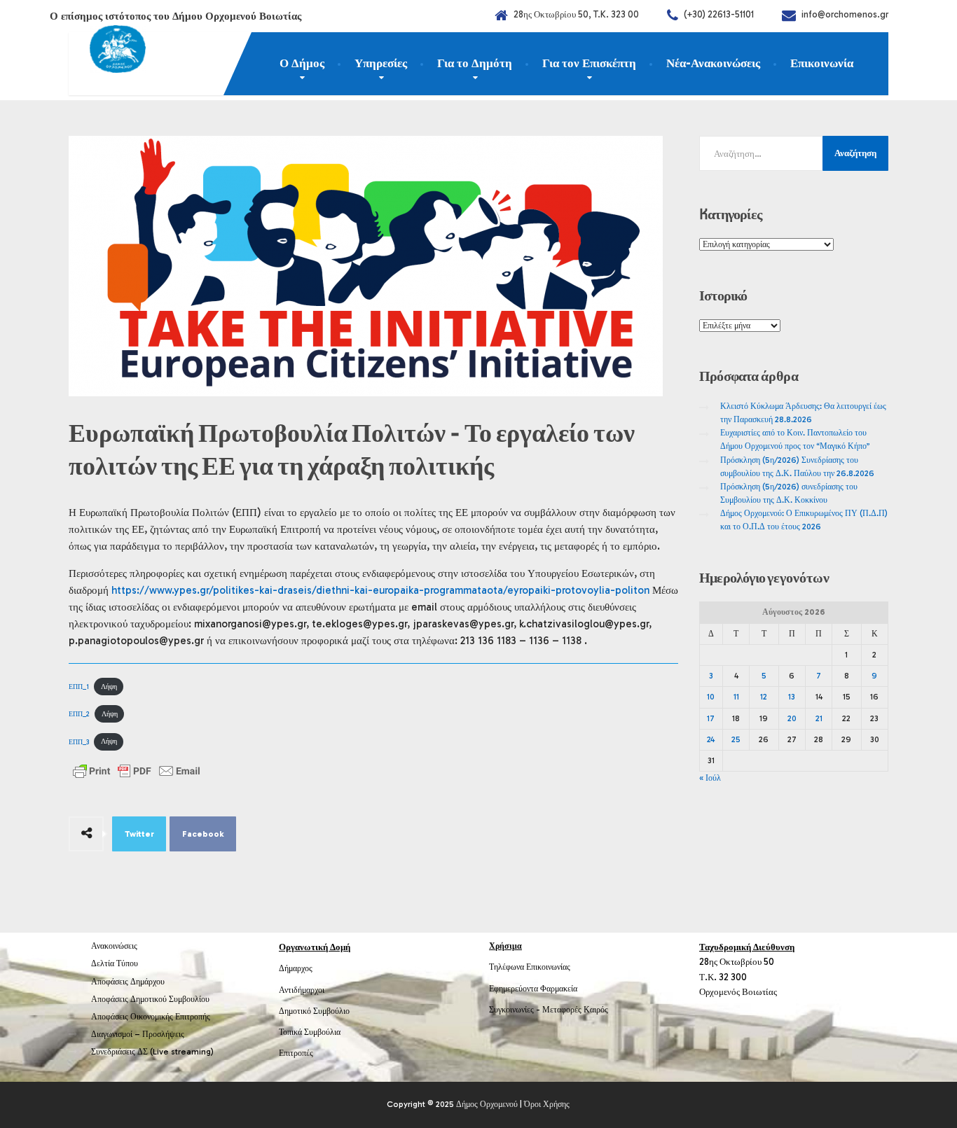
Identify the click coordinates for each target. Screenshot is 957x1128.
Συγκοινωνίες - (515, 1010)
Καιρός (596, 1010)
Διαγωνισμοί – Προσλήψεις (137, 1034)
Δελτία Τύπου (114, 963)
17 (711, 718)
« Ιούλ (710, 778)
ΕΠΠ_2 (79, 714)
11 (736, 697)
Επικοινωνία (821, 63)
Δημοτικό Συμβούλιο (314, 1011)
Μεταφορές (561, 1010)
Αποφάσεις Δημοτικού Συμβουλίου (150, 999)
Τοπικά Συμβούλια (309, 1032)
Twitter (139, 834)
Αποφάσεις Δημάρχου (128, 982)
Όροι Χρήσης (547, 1104)
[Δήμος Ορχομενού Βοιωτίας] (107, 52)
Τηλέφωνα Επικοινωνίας (529, 967)
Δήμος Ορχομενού (487, 1104)
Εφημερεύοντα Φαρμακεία (533, 989)
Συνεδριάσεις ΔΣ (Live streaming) (152, 1052)
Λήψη (109, 686)
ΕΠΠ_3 (79, 741)
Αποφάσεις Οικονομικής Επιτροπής (150, 1017)
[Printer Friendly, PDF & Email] (137, 770)
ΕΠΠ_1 (79, 686)
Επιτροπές (296, 1053)
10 (711, 697)
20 (792, 718)
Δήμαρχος (295, 968)
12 (763, 697)
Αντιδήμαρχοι (301, 990)
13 (791, 697)
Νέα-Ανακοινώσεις (713, 63)
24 (711, 739)
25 (736, 739)
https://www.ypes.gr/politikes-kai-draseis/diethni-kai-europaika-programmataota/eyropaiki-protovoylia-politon (380, 590)
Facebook (203, 834)
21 (818, 718)
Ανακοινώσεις (114, 946)
